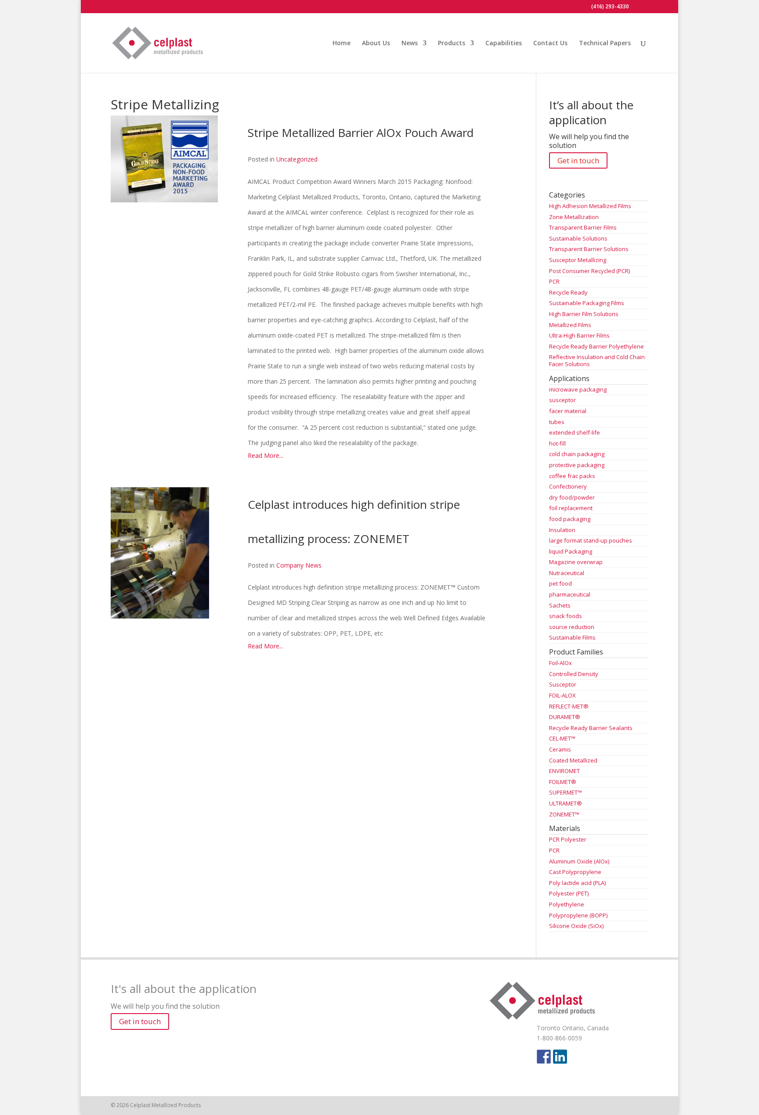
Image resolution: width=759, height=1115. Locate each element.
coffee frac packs (572, 476)
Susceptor (562, 684)
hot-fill (557, 443)
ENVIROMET (564, 771)
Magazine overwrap (576, 562)
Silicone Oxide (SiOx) (576, 926)
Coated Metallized (573, 760)
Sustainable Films (572, 637)
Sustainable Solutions (578, 238)
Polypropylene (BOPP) (578, 915)
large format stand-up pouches (590, 540)
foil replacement (571, 508)
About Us (376, 43)
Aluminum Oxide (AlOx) (579, 861)
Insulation (562, 530)
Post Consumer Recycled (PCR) (589, 271)
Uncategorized (297, 159)
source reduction (571, 627)
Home (342, 43)
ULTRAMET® (565, 803)
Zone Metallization (574, 217)
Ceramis (560, 749)
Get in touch (578, 160)
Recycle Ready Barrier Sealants (590, 728)
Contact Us (550, 43)
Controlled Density (573, 674)
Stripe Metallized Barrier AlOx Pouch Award (360, 132)
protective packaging (576, 465)
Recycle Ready (568, 292)
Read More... (265, 455)
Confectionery (568, 486)
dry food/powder (572, 497)
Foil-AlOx (560, 663)
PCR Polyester (567, 839)
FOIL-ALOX (562, 695)
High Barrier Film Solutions (583, 314)
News (409, 43)
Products (451, 43)
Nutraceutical (566, 573)
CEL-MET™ (562, 738)
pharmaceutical (569, 594)
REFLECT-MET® (569, 706)
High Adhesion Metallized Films (590, 206)
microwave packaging (578, 389)
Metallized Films (570, 325)
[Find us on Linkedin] (560, 1057)
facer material (567, 411)
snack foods (565, 616)
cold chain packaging (576, 454)
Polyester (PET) (569, 893)
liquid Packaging (570, 551)
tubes (556, 422)
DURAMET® (564, 717)
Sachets (560, 605)
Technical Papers (605, 43)
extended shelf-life (574, 432)
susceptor (562, 400)
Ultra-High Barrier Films (579, 335)
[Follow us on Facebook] (544, 1057)
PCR (554, 281)
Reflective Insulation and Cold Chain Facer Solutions (597, 360)
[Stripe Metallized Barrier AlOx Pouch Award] (165, 197)
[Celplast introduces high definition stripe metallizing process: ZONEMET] (161, 613)
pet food (560, 583)
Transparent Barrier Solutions (589, 249)
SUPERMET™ (565, 792)
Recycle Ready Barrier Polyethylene (596, 346)
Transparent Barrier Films (583, 227)
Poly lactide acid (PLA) (577, 883)
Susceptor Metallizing (577, 260)
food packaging (569, 519)
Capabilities (503, 43)
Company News (299, 565)
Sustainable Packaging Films (586, 303)
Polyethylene (566, 904)
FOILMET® (562, 782)
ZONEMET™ (564, 814)
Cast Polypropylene (575, 872)
